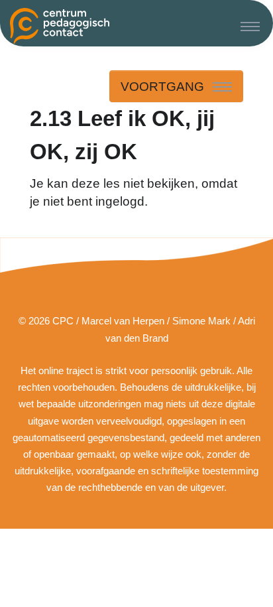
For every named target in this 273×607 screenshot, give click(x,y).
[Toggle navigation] (250, 26)
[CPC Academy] (59, 26)
